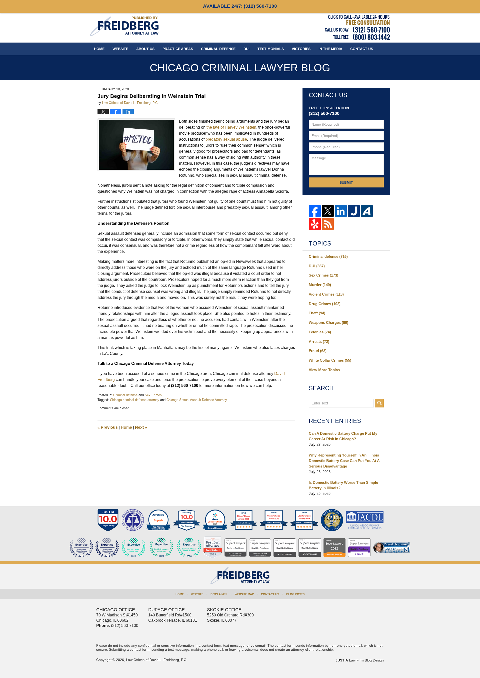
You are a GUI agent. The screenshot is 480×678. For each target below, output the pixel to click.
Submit (346, 182)
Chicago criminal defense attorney (134, 400)
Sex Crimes (153, 395)
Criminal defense (125, 395)
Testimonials (271, 49)
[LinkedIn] (341, 211)
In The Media (330, 49)
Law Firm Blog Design (360, 660)
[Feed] (328, 224)
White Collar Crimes (330, 360)
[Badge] (161, 547)
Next (141, 427)
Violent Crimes (326, 294)
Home (99, 49)
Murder (320, 285)
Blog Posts (295, 594)
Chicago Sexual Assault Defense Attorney (196, 400)
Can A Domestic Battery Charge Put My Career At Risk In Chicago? (343, 436)
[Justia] (354, 211)
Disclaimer (219, 594)
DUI (247, 49)
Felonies (320, 332)
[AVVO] (367, 211)
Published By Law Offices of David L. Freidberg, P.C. (357, 27)
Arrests (319, 341)
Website (120, 49)
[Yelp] (315, 224)
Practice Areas (177, 49)
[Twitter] (328, 211)
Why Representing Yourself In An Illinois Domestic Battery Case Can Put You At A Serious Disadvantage (344, 460)
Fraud (317, 351)
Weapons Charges (328, 322)
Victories (301, 49)
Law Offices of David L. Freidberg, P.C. (156, 660)
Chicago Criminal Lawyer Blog (124, 26)
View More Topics (324, 370)
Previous (108, 427)
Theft (317, 313)
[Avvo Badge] (158, 520)
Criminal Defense (218, 49)
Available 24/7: (240, 6)
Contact (361, 49)
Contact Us (270, 594)
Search (379, 403)
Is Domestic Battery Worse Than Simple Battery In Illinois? (343, 485)
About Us (145, 49)
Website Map (244, 594)
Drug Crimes (324, 304)
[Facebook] (315, 211)
